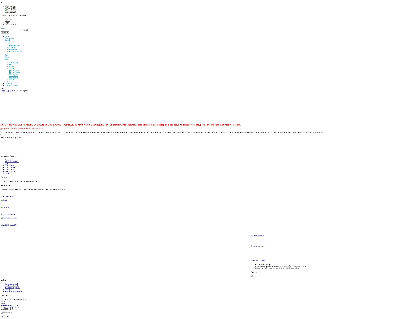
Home (3, 91)
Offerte (11, 66)
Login (7, 23)
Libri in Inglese (14, 70)
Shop (7, 91)
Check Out (8, 19)
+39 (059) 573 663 (13, 307)
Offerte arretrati (10, 171)
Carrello (7, 21)
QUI (6, 181)
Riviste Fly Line (14, 46)
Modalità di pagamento (12, 288)
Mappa (3, 301)
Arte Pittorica (13, 76)
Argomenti (12, 47)
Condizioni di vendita (12, 286)
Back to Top (5, 316)
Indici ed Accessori (15, 51)
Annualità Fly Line (11, 160)
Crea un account (10, 24)
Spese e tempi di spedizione (14, 291)
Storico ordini (13, 78)
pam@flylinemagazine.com (10, 305)
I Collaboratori (14, 49)
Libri (10, 64)
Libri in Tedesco (14, 74)
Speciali (11, 68)
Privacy (7, 290)
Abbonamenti (13, 62)
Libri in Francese (14, 72)
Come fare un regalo (12, 284)
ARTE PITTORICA (12, 162)
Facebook (4, 311)
